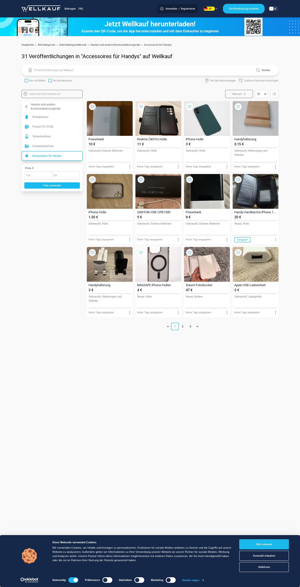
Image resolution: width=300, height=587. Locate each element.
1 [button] (175, 326)
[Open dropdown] (130, 166)
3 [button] (190, 326)
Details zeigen (190, 580)
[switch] (107, 580)
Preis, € (29, 168)
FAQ (80, 8)
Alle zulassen (264, 544)
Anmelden (171, 8)
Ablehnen (264, 566)
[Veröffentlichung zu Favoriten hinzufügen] (92, 106)
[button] (169, 326)
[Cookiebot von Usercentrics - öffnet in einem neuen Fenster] (29, 580)
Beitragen (70, 8)
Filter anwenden (52, 185)
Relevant (237, 94)
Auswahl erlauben (264, 555)
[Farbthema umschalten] (273, 8)
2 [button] (183, 326)
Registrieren (188, 8)
